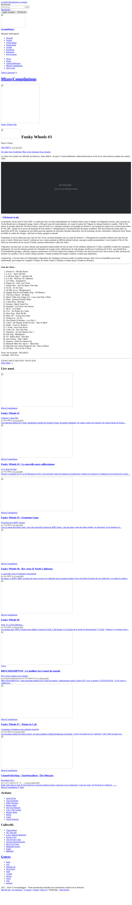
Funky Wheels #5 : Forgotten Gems (20, 517)
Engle (8, 849)
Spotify (9, 40)
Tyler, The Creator (13, 810)
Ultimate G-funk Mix (9, 418)
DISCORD (5, 363)
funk (8, 871)
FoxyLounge (11, 54)
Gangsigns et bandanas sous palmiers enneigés (20, 729)
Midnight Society (13, 846)
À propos (27, 890)
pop (7, 864)
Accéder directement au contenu (14, 2)
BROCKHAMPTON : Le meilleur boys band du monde (30, 671)
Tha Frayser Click (13, 839)
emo (8, 881)
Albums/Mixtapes (13, 63)
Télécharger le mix (11, 217)
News (8, 59)
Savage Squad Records (15, 842)
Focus (8, 61)
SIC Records (11, 832)
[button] (5, 9)
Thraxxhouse (11, 830)
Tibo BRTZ (6, 147)
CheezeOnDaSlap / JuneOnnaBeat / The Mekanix (27, 775)
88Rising (10, 851)
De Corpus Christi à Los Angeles (14, 676)
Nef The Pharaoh (13, 808)
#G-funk (4, 152)
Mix (15, 124)
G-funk (21, 787)
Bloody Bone (11, 812)
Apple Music (11, 43)
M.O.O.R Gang (12, 844)
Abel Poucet (64, 890)
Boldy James (11, 805)
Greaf (8, 817)
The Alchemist (12, 801)
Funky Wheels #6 (10, 619)
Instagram (10, 52)
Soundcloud (11, 45)
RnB (8, 862)
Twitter (9, 47)
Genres (6, 856)
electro (9, 876)
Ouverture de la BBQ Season (13, 522)
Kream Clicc (11, 837)
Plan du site (5, 890)
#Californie (17, 152)
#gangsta (35, 152)
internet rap (10, 867)
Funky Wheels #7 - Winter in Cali (19, 724)
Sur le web (10, 68)
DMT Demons (12, 803)
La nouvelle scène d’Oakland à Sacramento (18, 574)
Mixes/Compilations (14, 66)
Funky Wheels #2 (10, 413)
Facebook (10, 50)
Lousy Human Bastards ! (16, 835)
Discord (9, 38)
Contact (36, 890)
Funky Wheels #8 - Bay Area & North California (27, 568)
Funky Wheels (7, 124)
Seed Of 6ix (11, 798)
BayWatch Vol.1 (7, 780)
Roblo (8, 815)
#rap (10, 152)
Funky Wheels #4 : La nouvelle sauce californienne (28, 464)
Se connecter (17, 890)
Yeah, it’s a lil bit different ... (12, 625)
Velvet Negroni (12, 819)
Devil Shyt (10, 869)
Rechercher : (6, 4)
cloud (8, 878)
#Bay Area (26, 152)
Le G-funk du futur (9, 469)
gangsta (9, 883)
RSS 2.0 (43, 890)
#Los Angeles (45, 152)
